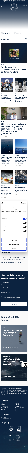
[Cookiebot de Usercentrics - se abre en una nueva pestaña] (21, 203)
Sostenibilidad (4, 407)
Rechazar (14, 248)
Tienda (23, 5)
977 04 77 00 (6, 417)
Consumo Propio (6, 287)
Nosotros (3, 404)
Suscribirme (14, 304)
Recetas (17, 403)
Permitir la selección (14, 244)
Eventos (18, 33)
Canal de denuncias (14, 450)
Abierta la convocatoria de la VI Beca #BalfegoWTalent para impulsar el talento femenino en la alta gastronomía (13, 129)
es (25, 8)
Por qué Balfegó (4, 406)
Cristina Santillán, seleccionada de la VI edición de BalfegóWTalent (14, 69)
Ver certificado (22, 1)
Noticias (5, 33)
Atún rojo (3, 409)
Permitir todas (14, 240)
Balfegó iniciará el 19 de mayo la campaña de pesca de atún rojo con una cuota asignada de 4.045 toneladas (21, 160)
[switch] (25, 223)
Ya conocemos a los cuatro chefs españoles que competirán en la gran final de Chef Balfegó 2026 (21, 98)
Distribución (5, 285)
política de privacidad (15, 297)
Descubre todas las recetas (10, 347)
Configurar (21, 236)
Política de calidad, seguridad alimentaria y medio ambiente (14, 448)
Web (2, 403)
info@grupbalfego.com (8, 418)
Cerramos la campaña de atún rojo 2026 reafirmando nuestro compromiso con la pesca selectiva (6, 160)
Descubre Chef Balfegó (9, 376)
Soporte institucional (19, 411)
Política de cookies (13, 212)
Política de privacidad (15, 446)
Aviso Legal (23, 446)
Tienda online (18, 406)
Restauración (6, 282)
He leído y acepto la (11, 297)
